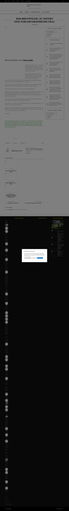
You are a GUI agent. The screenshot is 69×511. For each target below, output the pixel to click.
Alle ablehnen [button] (34, 257)
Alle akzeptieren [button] (40, 257)
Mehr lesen (29, 256)
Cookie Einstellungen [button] (28, 257)
